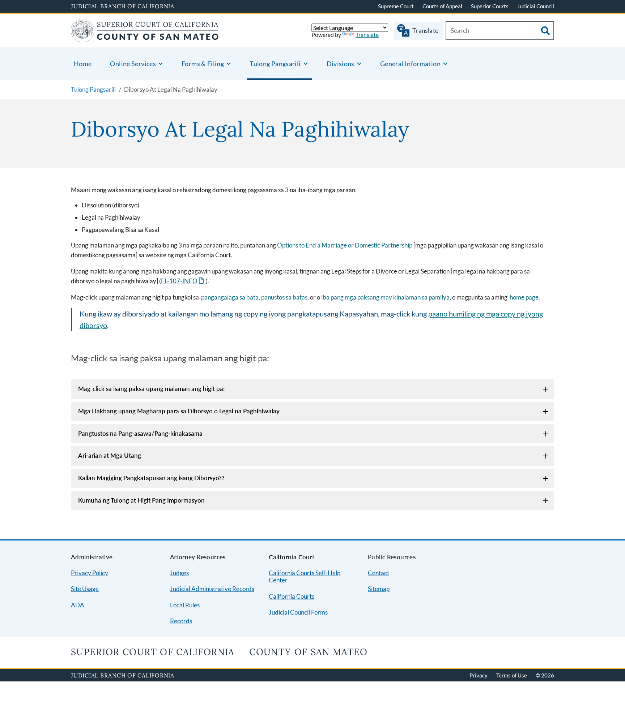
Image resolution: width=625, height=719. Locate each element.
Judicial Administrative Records (212, 589)
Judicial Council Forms (298, 612)
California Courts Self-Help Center (304, 576)
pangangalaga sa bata (229, 297)
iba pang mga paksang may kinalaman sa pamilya (385, 297)
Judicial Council (535, 6)
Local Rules (185, 605)
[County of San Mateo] (145, 38)
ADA (77, 605)
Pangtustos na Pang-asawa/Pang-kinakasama (140, 433)
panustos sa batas (284, 297)
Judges (179, 573)
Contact (378, 573)
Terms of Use (511, 675)
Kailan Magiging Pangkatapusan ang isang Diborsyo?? (151, 478)
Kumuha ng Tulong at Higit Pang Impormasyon (141, 500)
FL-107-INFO (183, 281)
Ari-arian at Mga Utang (109, 455)
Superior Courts (490, 6)
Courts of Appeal (442, 6)
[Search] (545, 30)
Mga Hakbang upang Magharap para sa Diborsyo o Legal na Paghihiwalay (179, 411)
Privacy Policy (89, 573)
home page (524, 297)
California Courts (291, 596)
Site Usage (85, 589)
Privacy (478, 675)
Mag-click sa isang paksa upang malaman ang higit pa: (151, 388)
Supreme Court (396, 6)
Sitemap (379, 589)
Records (181, 621)
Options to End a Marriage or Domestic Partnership (344, 245)
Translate (367, 34)
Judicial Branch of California (122, 6)
